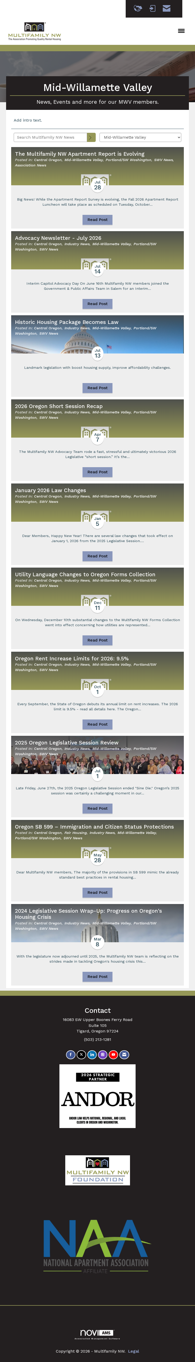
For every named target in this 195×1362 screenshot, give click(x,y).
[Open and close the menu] (127, 31)
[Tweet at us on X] (81, 1054)
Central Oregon (48, 160)
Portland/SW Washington (128, 160)
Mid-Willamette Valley (83, 160)
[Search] (91, 137)
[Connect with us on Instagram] (102, 1054)
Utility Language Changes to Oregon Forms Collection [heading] (85, 574)
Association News (30, 165)
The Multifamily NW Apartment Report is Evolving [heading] (79, 154)
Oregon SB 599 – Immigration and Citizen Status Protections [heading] (94, 827)
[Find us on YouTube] (113, 1054)
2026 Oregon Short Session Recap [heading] (59, 406)
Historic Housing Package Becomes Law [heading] (67, 322)
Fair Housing (75, 833)
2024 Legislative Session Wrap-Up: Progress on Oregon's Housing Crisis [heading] (88, 914)
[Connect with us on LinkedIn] (92, 1054)
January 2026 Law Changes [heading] (50, 490)
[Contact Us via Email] (124, 1054)
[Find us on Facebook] (70, 1054)
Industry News (77, 244)
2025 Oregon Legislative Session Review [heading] (67, 743)
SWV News (163, 160)
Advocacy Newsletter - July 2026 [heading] (58, 238)
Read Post (97, 219)
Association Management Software (98, 1338)
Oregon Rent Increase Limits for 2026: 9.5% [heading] (72, 659)
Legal (133, 1351)
